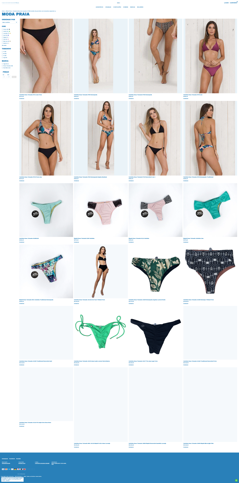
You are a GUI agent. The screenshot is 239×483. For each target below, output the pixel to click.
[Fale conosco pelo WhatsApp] (236, 480)
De (3, 74)
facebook (12, 458)
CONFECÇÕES (117, 7)
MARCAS (132, 7)
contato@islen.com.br (42, 463)
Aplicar (14, 76)
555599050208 (6, 463)
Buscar (17, 2)
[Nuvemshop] (21, 474)
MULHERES (140, 7)
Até (8, 74)
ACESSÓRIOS (99, 7)
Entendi (7, 480)
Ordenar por (8, 19)
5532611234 (21, 463)
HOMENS (125, 7)
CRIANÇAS (108, 7)
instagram (5, 458)
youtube (18, 458)
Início (3, 11)
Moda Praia (9, 11)
